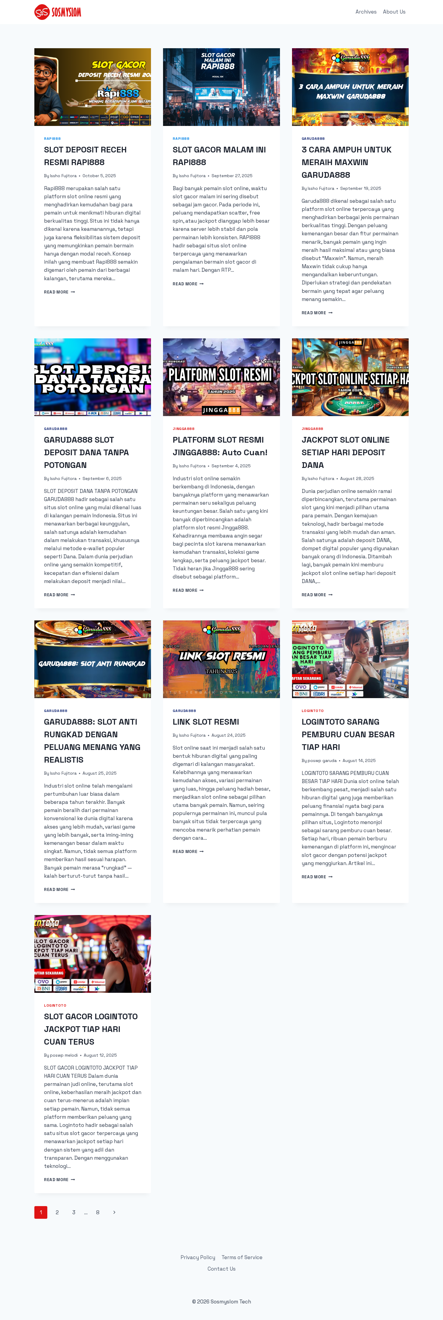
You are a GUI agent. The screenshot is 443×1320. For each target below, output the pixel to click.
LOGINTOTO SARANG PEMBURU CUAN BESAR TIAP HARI (348, 734)
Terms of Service (242, 1257)
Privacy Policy (198, 1257)
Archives (366, 11)
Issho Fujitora (63, 175)
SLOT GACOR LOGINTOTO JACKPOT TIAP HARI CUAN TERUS (91, 1029)
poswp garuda (322, 760)
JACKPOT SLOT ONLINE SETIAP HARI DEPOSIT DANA (346, 452)
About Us (394, 11)
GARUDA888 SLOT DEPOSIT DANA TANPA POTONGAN (86, 452)
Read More (59, 292)
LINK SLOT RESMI (206, 721)
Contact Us (222, 1268)
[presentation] (92, 87)
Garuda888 (313, 138)
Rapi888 (52, 138)
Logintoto (313, 710)
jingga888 (183, 428)
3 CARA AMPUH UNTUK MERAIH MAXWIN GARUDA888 (347, 162)
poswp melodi (64, 1055)
